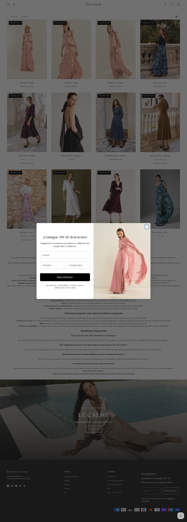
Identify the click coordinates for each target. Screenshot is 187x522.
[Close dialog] (146, 226)
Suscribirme (65, 277)
